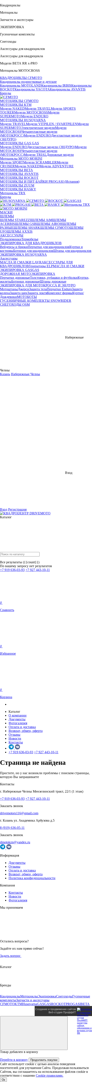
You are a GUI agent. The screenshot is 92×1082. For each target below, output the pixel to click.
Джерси (23, 289)
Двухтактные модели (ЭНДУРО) (51, 147)
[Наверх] (34, 1033)
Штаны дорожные (53, 281)
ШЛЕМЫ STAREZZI (15, 220)
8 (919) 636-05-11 (12, 827)
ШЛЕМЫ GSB (25, 224)
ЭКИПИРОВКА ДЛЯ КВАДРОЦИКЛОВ (31, 243)
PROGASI (73, 1004)
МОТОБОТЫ (27, 297)
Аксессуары (9, 258)
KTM (18, 1004)
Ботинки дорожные (25, 281)
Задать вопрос (10, 956)
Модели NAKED (12, 108)
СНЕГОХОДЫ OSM (15, 304)
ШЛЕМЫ (7, 216)
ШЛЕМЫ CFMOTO (55, 227)
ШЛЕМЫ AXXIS (20, 231)
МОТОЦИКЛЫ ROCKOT (19, 178)
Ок (3, 1079)
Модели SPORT (11, 162)
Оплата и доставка (22, 727)
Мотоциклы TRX (12, 193)
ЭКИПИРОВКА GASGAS (19, 270)
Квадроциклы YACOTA (32, 89)
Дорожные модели (60, 154)
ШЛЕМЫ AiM (41, 220)
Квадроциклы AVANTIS (68, 89)
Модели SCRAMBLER (40, 162)
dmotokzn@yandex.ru (15, 842)
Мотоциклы (29, 996)
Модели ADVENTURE (57, 166)
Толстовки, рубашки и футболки (54, 277)
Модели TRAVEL (38, 108)
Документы (17, 719)
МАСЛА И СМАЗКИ (68, 266)
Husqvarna (29, 1004)
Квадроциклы (10, 996)
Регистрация (17, 509)
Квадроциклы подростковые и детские (28, 81)
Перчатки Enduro (59, 289)
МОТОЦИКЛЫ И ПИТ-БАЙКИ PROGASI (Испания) (39, 181)
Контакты (16, 742)
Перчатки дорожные (15, 277)
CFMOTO (7, 1004)
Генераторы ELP (41, 266)
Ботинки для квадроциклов (33, 251)
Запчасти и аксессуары (32, 1000)
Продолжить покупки (43, 1060)
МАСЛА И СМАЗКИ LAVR (21, 262)
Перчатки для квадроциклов (48, 247)
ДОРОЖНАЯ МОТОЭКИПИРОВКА (27, 274)
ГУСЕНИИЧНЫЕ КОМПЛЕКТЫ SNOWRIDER (35, 300)
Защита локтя (37, 293)
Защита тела (38, 289)
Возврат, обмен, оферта (26, 731)
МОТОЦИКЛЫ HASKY (18, 189)
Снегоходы (64, 996)
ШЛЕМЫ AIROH (49, 224)
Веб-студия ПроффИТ (62, 1012)
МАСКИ (6, 212)
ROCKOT (58, 1004)
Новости (15, 738)
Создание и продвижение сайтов (55, 1009)
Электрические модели (38, 128)
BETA (85, 1004)
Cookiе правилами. (49, 1075)
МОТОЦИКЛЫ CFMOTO (19, 101)
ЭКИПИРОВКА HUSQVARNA (23, 254)
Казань (5, 374)
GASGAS (44, 1004)
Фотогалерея (18, 723)
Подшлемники (10, 239)
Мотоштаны (9, 289)
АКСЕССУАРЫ (11, 235)
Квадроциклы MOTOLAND (20, 85)
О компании (18, 715)
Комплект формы (59, 293)
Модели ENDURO (34, 116)
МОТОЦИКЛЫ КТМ (15, 105)
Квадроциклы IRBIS (56, 85)
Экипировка (47, 996)
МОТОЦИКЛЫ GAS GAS (19, 143)
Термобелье (29, 239)
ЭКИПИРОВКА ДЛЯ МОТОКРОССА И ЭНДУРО (38, 285)
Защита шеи (18, 293)
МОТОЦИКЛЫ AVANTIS (19, 174)
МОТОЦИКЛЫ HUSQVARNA (23, 120)
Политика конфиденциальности (32, 878)
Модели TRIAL (35, 154)
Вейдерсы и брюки (14, 247)
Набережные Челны (25, 374)
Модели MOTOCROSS (31, 112)
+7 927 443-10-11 (37, 570)
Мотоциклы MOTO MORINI (21, 158)
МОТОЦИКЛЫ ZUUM (17, 185)
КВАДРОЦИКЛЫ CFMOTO (21, 78)
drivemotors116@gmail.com (19, 813)
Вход (3, 509)
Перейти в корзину (14, 1060)
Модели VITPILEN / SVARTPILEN (51, 124)
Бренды (5, 93)
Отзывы (14, 734)
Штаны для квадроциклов (72, 251)
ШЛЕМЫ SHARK (26, 227)
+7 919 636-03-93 (12, 570)
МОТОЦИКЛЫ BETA (16, 170)
